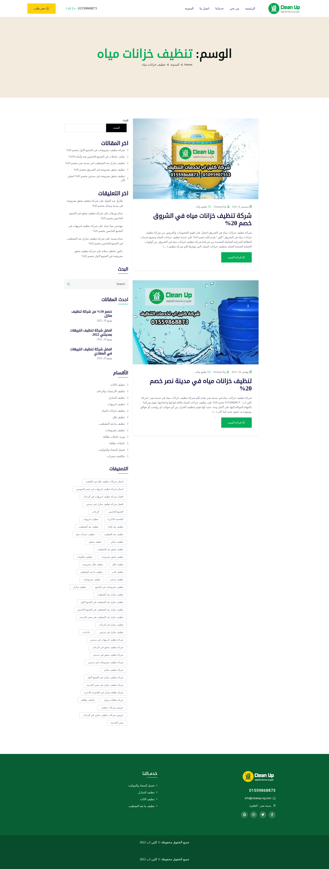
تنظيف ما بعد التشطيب (112, 423)
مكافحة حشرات (116, 456)
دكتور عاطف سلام (112, 251)
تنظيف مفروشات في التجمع (109, 587)
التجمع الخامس (115, 511)
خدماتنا (219, 8)
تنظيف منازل (79, 587)
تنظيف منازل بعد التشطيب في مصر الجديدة (101, 617)
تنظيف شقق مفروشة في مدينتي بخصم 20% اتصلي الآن (96, 178)
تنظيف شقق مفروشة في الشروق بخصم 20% (99, 169)
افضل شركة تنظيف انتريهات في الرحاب (103, 496)
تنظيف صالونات (84, 557)
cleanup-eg (220, 206)
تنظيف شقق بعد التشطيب (110, 549)
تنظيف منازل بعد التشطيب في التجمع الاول (102, 602)
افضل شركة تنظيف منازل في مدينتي (104, 504)
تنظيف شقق (95, 542)
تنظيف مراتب (116, 579)
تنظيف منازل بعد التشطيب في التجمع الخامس (100, 609)
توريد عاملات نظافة (114, 436)
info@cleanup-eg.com (258, 798)
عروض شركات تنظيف (112, 707)
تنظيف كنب (117, 572)
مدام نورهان (116, 213)
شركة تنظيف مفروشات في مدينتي (105, 662)
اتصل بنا (204, 8)
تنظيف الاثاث (117, 384)
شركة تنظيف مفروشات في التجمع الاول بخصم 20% (95, 150)
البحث (125, 120)
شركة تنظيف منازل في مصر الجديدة (105, 685)
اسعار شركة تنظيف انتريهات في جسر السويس (99, 489)
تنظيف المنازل (116, 397)
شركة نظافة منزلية (113, 700)
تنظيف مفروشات (115, 430)
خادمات (86, 632)
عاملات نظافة (117, 443)
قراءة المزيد (235, 257)
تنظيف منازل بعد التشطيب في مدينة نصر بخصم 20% (95, 163)
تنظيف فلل (118, 417)
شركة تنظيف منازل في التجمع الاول (105, 677)
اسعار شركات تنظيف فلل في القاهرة (104, 481)
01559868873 (87, 8)
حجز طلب (40, 8)
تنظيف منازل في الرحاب (111, 624)
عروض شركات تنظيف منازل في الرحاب (103, 715)
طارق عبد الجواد (114, 200)
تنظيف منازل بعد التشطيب (110, 594)
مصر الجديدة (117, 722)
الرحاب (95, 511)
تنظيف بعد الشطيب (113, 534)
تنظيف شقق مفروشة (112, 557)
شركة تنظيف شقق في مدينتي (108, 655)
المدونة (189, 8)
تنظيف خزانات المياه (113, 410)
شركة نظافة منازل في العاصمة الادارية (103, 692)
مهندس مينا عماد (113, 225)
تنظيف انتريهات (116, 404)
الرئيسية (250, 8)
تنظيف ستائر (117, 542)
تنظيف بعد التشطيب (88, 527)
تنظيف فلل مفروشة (93, 564)
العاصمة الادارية (115, 519)
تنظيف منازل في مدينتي (111, 632)
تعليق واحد (202, 206)
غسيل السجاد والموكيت (111, 449)
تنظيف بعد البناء (115, 527)
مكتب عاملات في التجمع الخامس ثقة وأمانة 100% (97, 156)
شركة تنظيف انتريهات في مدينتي (106, 640)
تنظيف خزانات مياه (85, 534)
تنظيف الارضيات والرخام (111, 391)
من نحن (234, 8)
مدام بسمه (117, 238)
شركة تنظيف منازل (113, 670)
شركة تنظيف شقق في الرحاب (107, 647)
